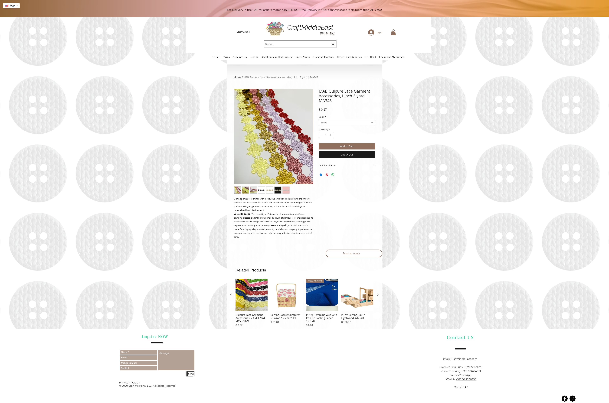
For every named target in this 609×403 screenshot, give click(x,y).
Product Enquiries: (452, 367)
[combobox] (300, 44)
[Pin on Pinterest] (327, 175)
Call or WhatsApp (461, 375)
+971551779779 (473, 367)
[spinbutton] (326, 135)
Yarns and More (327, 33)
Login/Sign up (243, 32)
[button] (393, 32)
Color (322, 117)
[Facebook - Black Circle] (565, 399)
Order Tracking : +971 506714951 (461, 371)
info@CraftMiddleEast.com (461, 358)
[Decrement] (321, 135)
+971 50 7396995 (466, 379)
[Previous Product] (231, 295)
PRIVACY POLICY (129, 382)
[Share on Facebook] (321, 175)
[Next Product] (378, 295)
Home (237, 77)
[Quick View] (252, 295)
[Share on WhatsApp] (333, 175)
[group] (304, 303)
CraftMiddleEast (310, 27)
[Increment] (331, 135)
